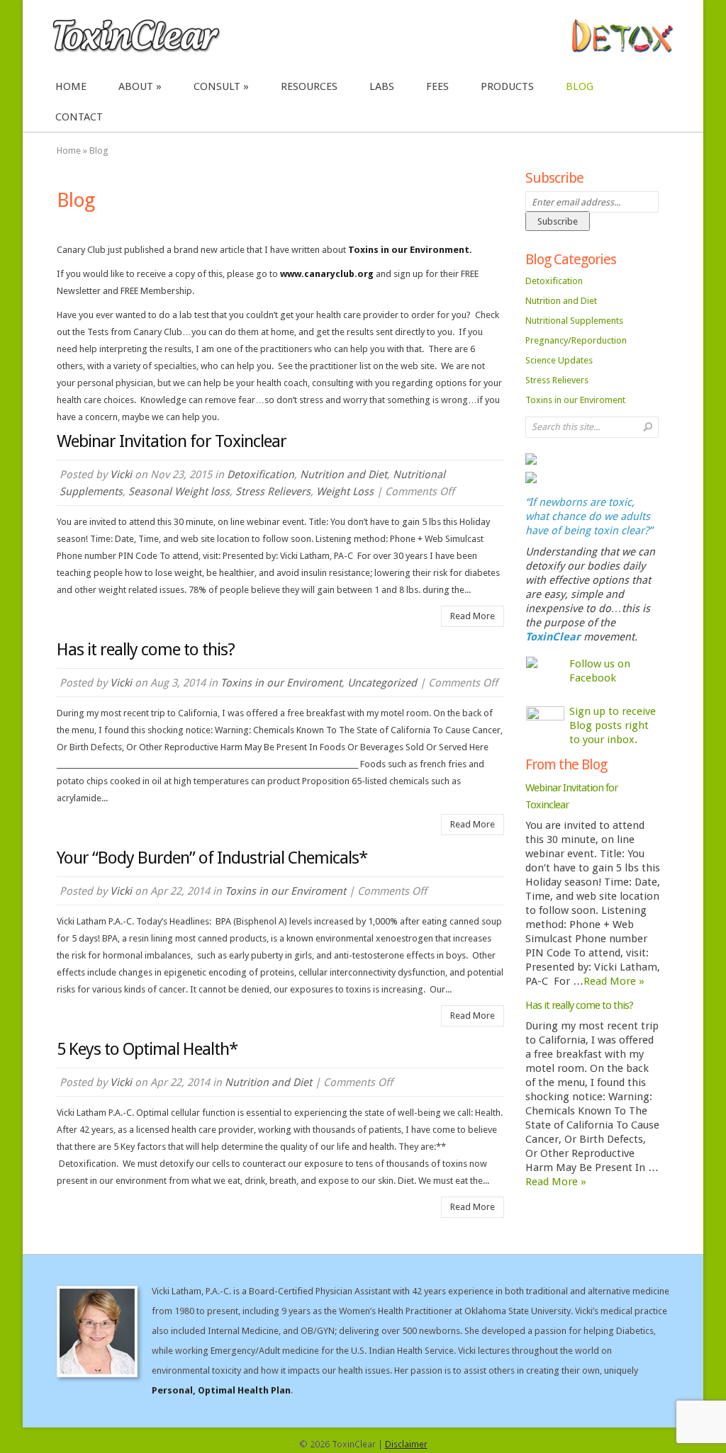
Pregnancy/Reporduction (576, 340)
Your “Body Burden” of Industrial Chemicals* (212, 858)
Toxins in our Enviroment (281, 683)
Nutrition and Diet (343, 474)
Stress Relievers (273, 491)
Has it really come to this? (146, 650)
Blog (579, 86)
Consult (217, 86)
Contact (79, 117)
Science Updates (559, 360)
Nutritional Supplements (574, 320)
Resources (309, 86)
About (135, 86)
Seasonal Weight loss (179, 491)
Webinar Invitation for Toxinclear (171, 441)
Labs (381, 86)
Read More (472, 616)
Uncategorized (382, 683)
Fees (437, 86)
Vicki (121, 474)
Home (70, 86)
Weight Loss (345, 491)
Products (507, 86)
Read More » (613, 981)
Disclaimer (406, 1444)
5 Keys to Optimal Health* (147, 1049)
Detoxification (260, 474)
